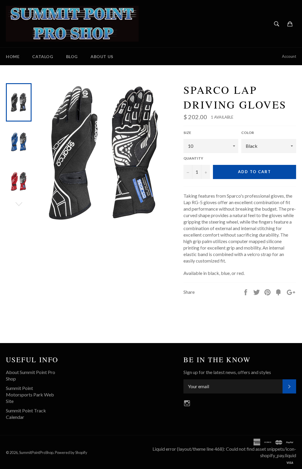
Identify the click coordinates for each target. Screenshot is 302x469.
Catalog (42, 56)
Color (247, 132)
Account (289, 56)
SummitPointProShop (36, 452)
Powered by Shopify (71, 452)
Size (187, 132)
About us (102, 56)
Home (12, 56)
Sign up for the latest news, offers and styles (227, 372)
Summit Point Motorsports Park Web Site (30, 394)
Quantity (193, 158)
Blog (72, 56)
